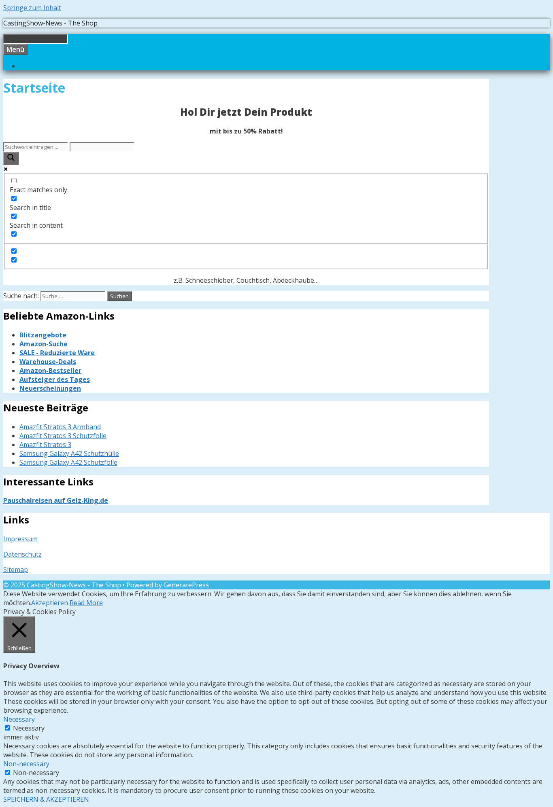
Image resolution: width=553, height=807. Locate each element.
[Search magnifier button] (11, 158)
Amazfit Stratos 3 (45, 444)
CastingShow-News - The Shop (50, 23)
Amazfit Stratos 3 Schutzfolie (62, 435)
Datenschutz (22, 554)
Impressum (20, 538)
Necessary (29, 728)
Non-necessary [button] (26, 763)
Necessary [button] (19, 719)
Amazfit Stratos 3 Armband (60, 426)
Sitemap (15, 569)
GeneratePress (186, 584)
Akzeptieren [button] (49, 602)
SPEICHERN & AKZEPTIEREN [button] (46, 799)
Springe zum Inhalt (32, 7)
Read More (86, 602)
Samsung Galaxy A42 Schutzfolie (68, 462)
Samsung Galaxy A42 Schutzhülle (69, 453)
